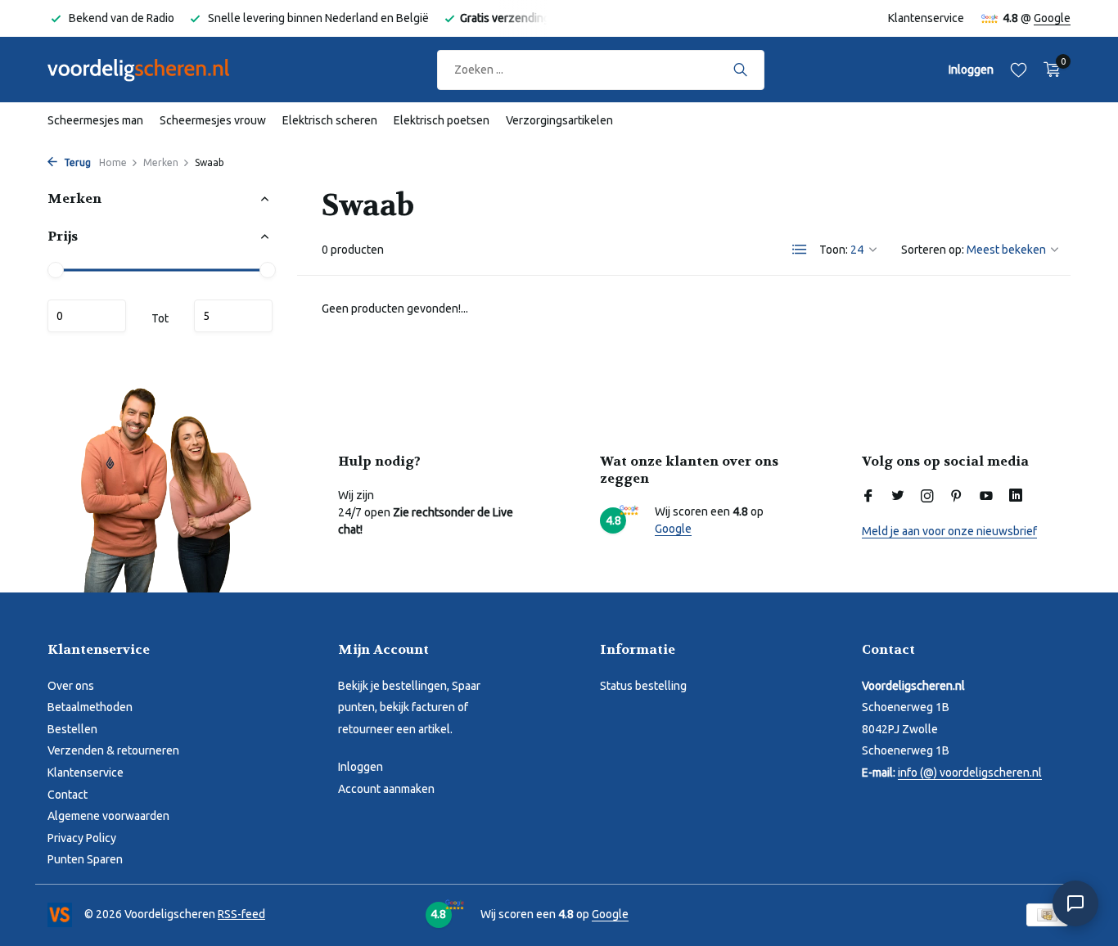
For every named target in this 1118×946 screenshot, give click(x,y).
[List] (799, 249)
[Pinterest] (956, 497)
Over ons (70, 685)
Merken (160, 162)
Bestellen (72, 729)
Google (1052, 18)
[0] (1048, 69)
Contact (67, 794)
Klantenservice (926, 18)
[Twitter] (897, 497)
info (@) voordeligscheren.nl (970, 772)
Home (113, 162)
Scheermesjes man (95, 120)
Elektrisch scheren (329, 120)
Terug (76, 162)
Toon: (833, 249)
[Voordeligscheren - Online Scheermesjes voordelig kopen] (153, 69)
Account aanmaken (386, 788)
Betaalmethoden (90, 707)
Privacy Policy (81, 838)
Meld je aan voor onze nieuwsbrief (949, 531)
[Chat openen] (1075, 903)
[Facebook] (868, 497)
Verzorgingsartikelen (559, 120)
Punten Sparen (85, 859)
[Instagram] (927, 497)
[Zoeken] (740, 69)
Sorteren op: (932, 249)
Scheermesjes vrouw (213, 120)
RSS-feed (241, 914)
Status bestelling (643, 685)
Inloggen (360, 766)
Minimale (86, 316)
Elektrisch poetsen (441, 120)
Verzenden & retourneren (113, 750)
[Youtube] (986, 497)
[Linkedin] (1015, 497)
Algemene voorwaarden (108, 815)
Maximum (233, 316)
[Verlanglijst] (1018, 70)
